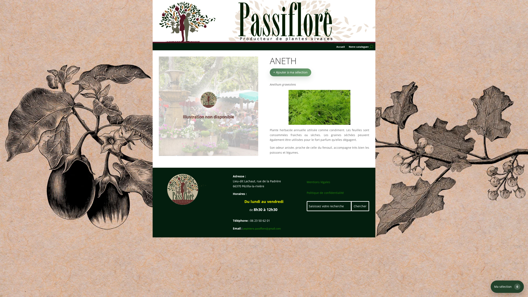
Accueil (340, 46)
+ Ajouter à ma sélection (290, 72)
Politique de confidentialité (325, 193)
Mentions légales (318, 182)
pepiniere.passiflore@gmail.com (262, 228)
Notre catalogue (358, 46)
